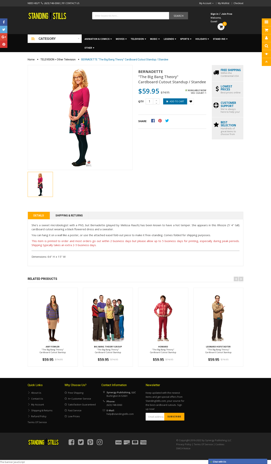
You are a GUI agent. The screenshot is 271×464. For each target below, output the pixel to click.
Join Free (226, 14)
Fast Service (74, 410)
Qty (141, 101)
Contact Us (36, 398)
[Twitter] (3, 29)
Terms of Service (37, 422)
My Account (37, 404)
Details (38, 215)
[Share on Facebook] (154, 120)
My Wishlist (223, 3)
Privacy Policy (183, 444)
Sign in (214, 14)
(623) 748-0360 (51, 3)
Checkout (238, 3)
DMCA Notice (183, 448)
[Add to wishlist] (191, 101)
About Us (35, 392)
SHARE (142, 121)
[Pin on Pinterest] (161, 120)
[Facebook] (3, 22)
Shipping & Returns (69, 215)
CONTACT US (71, 3)
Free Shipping (75, 392)
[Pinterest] (3, 44)
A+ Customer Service (79, 398)
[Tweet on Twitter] (168, 120)
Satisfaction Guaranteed (81, 404)
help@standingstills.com (120, 414)
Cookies (219, 444)
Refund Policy (38, 416)
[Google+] (3, 37)
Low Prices (73, 416)
